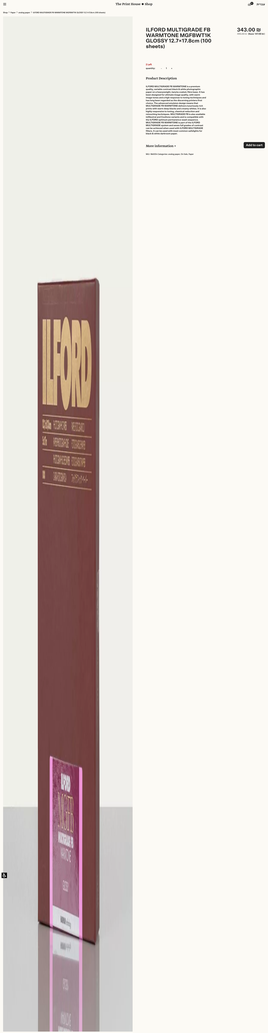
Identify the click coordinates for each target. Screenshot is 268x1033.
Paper (13, 13)
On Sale (184, 154)
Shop (5, 13)
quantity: (150, 68)
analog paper (24, 13)
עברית (261, 4)
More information (160, 146)
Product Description (161, 79)
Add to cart (254, 145)
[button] (249, 5)
